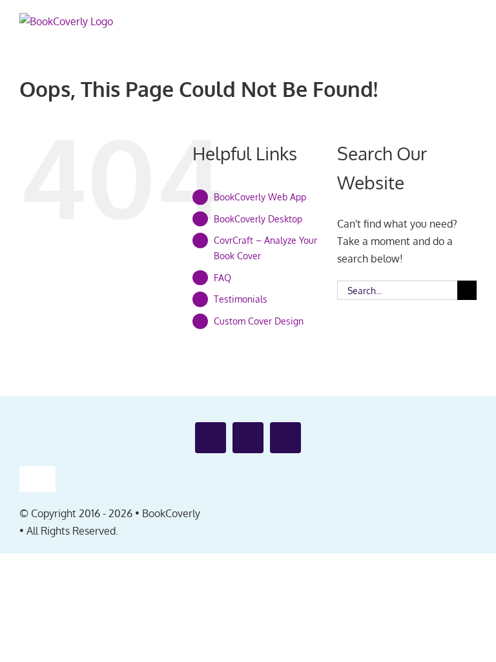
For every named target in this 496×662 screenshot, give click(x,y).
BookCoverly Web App (260, 196)
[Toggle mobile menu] (471, 25)
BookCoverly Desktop (258, 218)
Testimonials (240, 299)
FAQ (222, 277)
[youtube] (248, 437)
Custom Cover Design (259, 320)
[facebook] (210, 437)
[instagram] (285, 437)
